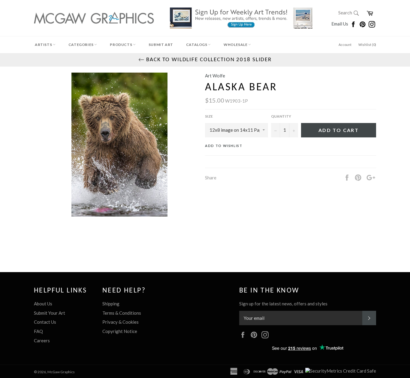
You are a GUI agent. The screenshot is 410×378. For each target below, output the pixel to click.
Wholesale (236, 44)
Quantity (281, 116)
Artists (44, 44)
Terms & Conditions (121, 313)
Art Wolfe (215, 75)
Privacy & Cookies (120, 322)
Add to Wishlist (224, 146)
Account (345, 44)
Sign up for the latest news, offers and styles (283, 303)
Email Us (340, 23)
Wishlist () (367, 44)
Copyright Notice (119, 331)
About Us (43, 303)
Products (121, 44)
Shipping (110, 303)
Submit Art (161, 44)
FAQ (38, 331)
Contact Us (45, 322)
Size (209, 116)
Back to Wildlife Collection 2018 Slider (208, 60)
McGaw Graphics (61, 372)
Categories (81, 44)
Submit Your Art (49, 313)
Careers (42, 340)
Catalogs (197, 44)
